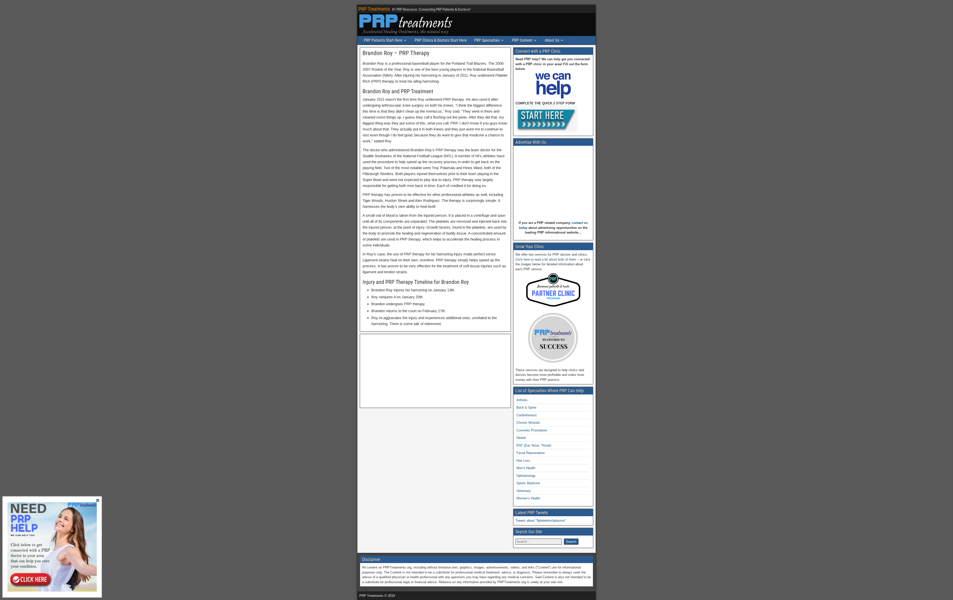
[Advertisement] (435, 371)
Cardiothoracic (526, 415)
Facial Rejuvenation (530, 453)
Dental (521, 438)
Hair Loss (523, 460)
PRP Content (522, 40)
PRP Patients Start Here (383, 40)
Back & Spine (526, 407)
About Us (552, 40)
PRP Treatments (374, 9)
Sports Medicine (528, 483)
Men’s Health (525, 468)
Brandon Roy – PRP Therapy (396, 53)
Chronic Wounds (528, 422)
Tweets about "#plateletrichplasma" (540, 520)
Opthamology (526, 476)
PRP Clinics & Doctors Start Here (441, 40)
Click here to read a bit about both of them (545, 259)
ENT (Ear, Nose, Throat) (533, 445)
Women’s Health (528, 498)
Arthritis (522, 400)
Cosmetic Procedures (531, 430)
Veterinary (523, 491)
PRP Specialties (487, 40)
